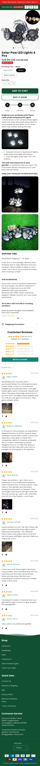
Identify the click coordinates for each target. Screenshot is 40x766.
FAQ (3, 690)
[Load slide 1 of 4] (20, 48)
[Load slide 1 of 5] (22, 48)
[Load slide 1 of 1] (13, 48)
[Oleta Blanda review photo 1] (7, 504)
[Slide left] (2, 29)
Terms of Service (9, 706)
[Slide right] (37, 29)
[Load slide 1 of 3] (18, 48)
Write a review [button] (20, 359)
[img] (7, 373)
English (19, 748)
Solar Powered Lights (10, 663)
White (21, 70)
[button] (10, 343)
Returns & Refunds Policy (9, 700)
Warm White (9, 75)
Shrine (35, 763)
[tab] (18, 318)
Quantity (5, 80)
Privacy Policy (7, 694)
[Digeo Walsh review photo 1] (7, 408)
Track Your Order (9, 668)
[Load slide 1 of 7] (27, 48)
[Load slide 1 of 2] (16, 48)
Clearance (6, 646)
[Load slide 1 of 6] (24, 48)
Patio (4, 655)
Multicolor (9, 70)
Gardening (6, 650)
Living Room (7, 659)
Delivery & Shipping (10, 686)
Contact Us (6, 681)
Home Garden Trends (16, 763)
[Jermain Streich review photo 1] (7, 546)
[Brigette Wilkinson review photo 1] (7, 457)
